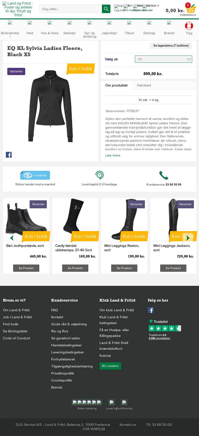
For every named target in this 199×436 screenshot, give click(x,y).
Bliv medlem (110, 366)
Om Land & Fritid (16, 310)
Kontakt (57, 317)
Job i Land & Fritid (17, 317)
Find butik (10, 324)
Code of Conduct (16, 338)
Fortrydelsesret (63, 359)
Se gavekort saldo (65, 338)
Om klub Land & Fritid (117, 310)
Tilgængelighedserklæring (72, 366)
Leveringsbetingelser (67, 352)
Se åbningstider (15, 331)
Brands (56, 387)
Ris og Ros (59, 331)
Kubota (105, 355)
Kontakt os (128, 424)
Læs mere (112, 155)
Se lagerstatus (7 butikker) (171, 45)
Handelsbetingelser (66, 345)
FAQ (54, 310)
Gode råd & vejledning (69, 324)
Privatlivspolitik (62, 373)
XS (140, 59)
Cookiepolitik (61, 380)
